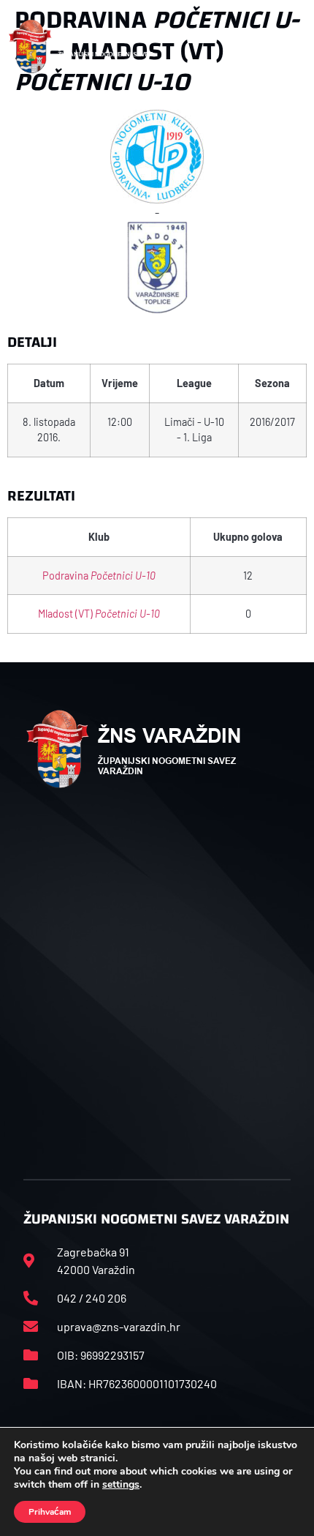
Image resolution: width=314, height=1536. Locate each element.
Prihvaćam (49, 1512)
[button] (289, 46)
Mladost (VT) (99, 613)
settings (120, 1484)
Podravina (99, 575)
